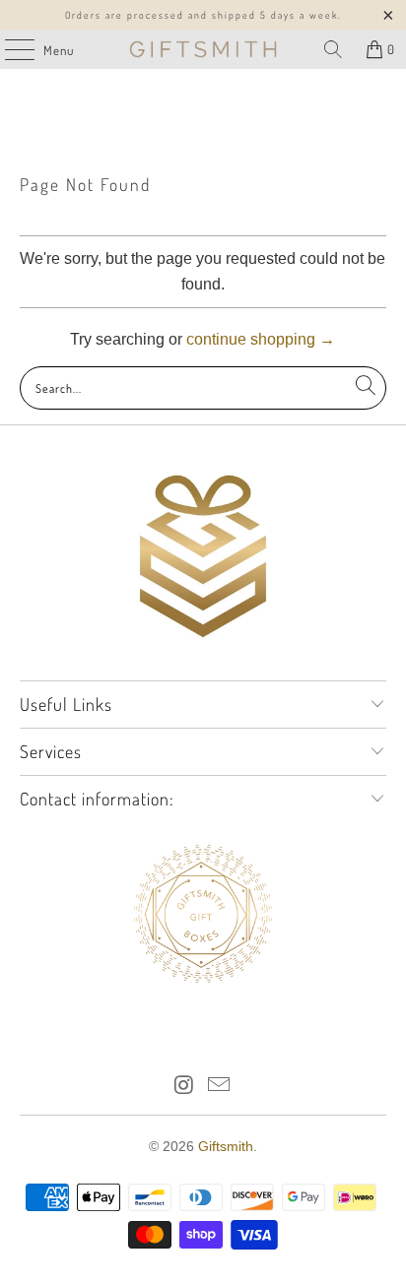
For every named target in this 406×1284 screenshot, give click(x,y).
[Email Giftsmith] (220, 1086)
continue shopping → (260, 339)
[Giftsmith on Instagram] (184, 1086)
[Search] (333, 49)
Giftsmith (225, 1146)
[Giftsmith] (203, 49)
